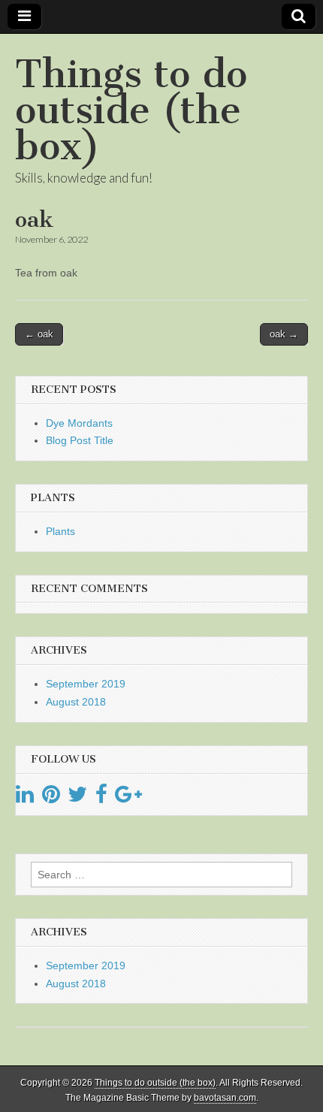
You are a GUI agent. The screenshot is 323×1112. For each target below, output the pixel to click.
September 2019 (85, 684)
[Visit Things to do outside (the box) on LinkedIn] (25, 798)
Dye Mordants (79, 423)
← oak (39, 334)
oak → (284, 334)
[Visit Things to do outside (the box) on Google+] (128, 798)
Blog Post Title (79, 440)
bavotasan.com (225, 1097)
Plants (60, 531)
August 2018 (76, 702)
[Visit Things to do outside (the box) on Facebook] (101, 798)
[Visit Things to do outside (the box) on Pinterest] (51, 798)
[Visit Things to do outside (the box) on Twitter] (77, 798)
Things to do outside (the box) (131, 110)
